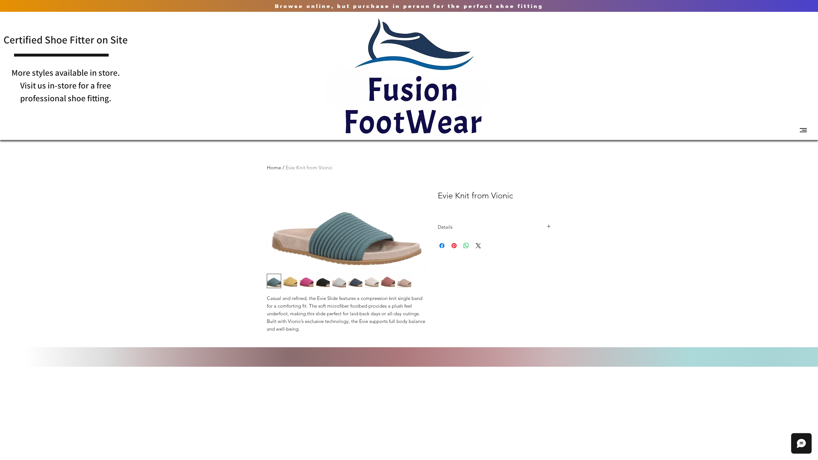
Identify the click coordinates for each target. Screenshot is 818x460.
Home (274, 168)
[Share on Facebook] (442, 245)
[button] (803, 130)
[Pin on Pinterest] (454, 245)
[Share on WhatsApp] (466, 245)
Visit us (34, 85)
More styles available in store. (66, 72)
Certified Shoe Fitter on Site (66, 39)
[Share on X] (478, 245)
